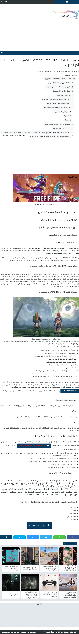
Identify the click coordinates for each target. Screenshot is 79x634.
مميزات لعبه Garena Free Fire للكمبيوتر (59, 103)
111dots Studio (70, 390)
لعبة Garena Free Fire (26, 281)
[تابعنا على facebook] (10, 2)
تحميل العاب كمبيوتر (61, 71)
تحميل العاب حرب (72, 71)
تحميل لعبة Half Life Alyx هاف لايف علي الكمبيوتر (30, 568)
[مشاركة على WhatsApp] (59, 537)
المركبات (66, 116)
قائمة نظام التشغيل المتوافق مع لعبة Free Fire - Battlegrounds (49, 136)
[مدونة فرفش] (39, 13)
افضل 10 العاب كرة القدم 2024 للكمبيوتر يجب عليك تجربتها (11, 568)
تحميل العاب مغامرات (50, 71)
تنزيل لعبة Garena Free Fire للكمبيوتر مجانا (58, 124)
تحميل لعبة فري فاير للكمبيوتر (62, 91)
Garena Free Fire (68, 258)
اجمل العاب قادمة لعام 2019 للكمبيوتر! (11, 594)
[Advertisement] (39, 36)
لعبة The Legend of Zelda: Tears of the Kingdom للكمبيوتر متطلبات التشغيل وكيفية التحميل (68, 568)
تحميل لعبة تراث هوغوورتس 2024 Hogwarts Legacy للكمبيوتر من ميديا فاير (69, 594)
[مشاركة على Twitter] (19, 537)
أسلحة (67, 120)
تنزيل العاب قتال (39, 71)
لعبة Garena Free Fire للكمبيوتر (69, 341)
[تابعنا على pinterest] (2, 2)
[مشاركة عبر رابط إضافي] (6, 537)
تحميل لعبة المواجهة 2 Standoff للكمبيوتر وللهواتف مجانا (50, 568)
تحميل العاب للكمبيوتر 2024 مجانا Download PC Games (49, 594)
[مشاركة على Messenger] (33, 537)
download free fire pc (64, 95)
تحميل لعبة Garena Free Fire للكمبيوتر (58, 78)
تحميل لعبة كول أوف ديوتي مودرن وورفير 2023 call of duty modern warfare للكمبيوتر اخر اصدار (31, 594)
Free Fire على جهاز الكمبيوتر (62, 128)
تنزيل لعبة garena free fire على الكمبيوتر (58, 87)
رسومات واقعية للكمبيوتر (61, 111)
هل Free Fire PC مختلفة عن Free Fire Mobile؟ (57, 107)
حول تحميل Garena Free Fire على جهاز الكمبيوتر (56, 99)
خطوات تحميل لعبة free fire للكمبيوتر (60, 82)
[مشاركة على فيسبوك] (73, 537)
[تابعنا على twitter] (6, 2)
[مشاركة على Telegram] (46, 537)
